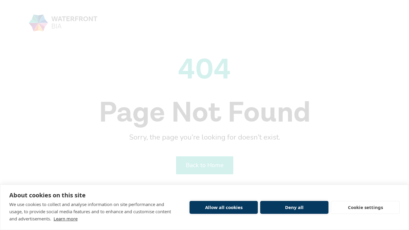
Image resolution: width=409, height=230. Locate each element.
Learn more (66, 219)
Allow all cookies (224, 207)
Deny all (294, 207)
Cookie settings (365, 207)
